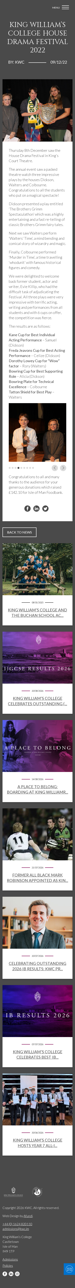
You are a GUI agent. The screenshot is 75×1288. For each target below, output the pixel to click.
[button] (10, 468)
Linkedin (11, 1274)
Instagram (17, 1274)
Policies (7, 1265)
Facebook (4, 1274)
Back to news (19, 532)
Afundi (28, 1216)
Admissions (10, 1259)
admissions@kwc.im (15, 1229)
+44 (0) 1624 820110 (17, 1224)
